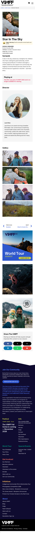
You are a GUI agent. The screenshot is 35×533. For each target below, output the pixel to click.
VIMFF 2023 (7, 7)
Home (2, 7)
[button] (8, 343)
